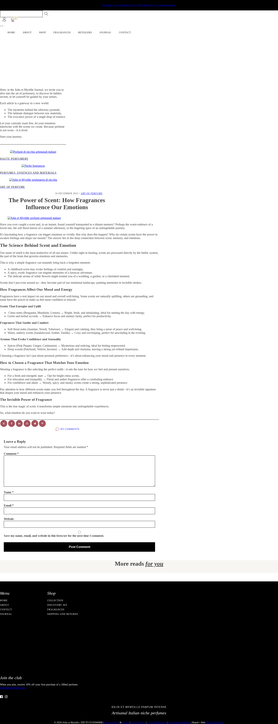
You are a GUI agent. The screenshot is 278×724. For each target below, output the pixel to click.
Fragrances (62, 32)
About (27, 32)
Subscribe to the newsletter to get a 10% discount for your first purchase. (139, 5)
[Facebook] (11, 423)
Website (9, 518)
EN (1, 26)
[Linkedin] (19, 423)
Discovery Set (57, 605)
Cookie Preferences (157, 722)
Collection (55, 600)
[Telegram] (34, 423)
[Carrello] (13, 20)
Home (11, 32)
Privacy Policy (111, 722)
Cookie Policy (138, 722)
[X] (3, 423)
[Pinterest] (42, 423)
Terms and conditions (179, 722)
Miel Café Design (215, 722)
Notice (125, 722)
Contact (125, 32)
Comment (11, 453)
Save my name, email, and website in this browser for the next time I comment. (54, 535)
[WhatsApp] (27, 423)
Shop (42, 32)
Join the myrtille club (12, 687)
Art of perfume (92, 193)
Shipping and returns (62, 614)
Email (9, 505)
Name (9, 492)
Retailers (85, 32)
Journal (105, 32)
